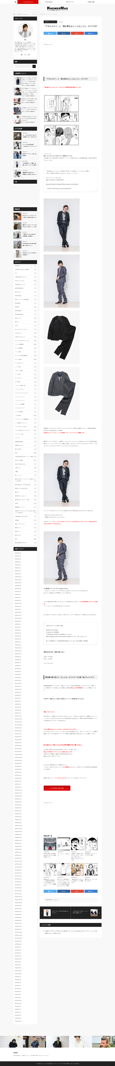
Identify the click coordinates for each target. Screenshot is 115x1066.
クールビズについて (25, 363)
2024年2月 (17, 642)
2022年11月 (17, 686)
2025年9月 (17, 585)
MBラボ (25, 321)
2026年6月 (17, 559)
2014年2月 (17, 994)
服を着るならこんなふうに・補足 (25, 499)
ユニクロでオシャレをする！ (25, 426)
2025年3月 (17, 603)
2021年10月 (17, 724)
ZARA (25, 325)
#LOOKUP (25, 265)
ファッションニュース (25, 400)
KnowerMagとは (49, 1)
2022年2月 (17, 713)
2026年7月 (17, 556)
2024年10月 (17, 618)
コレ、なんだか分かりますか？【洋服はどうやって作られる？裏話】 (30, 136)
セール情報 (25, 381)
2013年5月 (17, 1012)
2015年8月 (17, 944)
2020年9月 (17, 763)
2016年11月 (17, 899)
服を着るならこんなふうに (22, 14)
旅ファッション (25, 475)
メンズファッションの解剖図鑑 (25, 419)
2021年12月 (17, 719)
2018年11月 (17, 828)
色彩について (25, 531)
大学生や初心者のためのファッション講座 (25, 456)
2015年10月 (17, 938)
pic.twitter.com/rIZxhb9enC (71, 184)
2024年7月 (17, 627)
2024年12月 (17, 612)
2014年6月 (17, 985)
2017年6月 (17, 879)
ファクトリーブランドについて (25, 393)
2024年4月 (17, 636)
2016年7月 (17, 911)
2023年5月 (17, 668)
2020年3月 (17, 781)
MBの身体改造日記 (25, 314)
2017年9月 (17, 870)
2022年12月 (17, 683)
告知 (25, 452)
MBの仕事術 (25, 303)
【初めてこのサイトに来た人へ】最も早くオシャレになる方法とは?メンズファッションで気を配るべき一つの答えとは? (71, 932)
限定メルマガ (25, 535)
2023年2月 (17, 677)
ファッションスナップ (25, 396)
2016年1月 (17, 929)
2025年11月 (17, 579)
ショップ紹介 (25, 366)
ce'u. (25, 273)
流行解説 (25, 520)
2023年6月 (17, 665)
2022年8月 (17, 695)
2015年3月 (17, 959)
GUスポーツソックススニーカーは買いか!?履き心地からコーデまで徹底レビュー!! (30, 217)
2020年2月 (17, 784)
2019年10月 (17, 796)
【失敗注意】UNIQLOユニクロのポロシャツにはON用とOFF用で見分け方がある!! (29, 118)
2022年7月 (17, 698)
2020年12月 (17, 754)
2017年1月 (17, 893)
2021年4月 (17, 742)
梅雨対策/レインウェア (25, 507)
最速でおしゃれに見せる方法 (25, 488)
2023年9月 (17, 656)
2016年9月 (17, 905)
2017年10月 (17, 867)
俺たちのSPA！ (25, 449)
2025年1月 (17, 609)
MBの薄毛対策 (25, 310)
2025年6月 (17, 594)
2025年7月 (17, 591)
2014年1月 (17, 997)
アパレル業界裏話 (25, 348)
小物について (25, 467)
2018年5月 (17, 846)
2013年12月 (17, 1000)
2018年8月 (17, 837)
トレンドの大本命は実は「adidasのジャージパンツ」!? (30, 145)
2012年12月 (17, 1021)
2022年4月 (17, 707)
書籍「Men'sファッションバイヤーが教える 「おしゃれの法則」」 (25, 480)
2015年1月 (17, 964)
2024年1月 (17, 644)
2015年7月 (17, 947)
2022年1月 (17, 716)
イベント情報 (25, 351)
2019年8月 (17, 802)
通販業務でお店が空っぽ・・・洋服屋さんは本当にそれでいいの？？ (30, 174)
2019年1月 (17, 822)
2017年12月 (17, 861)
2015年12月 (17, 932)
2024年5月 (17, 633)
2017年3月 (17, 887)
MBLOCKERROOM (25, 288)
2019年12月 (17, 790)
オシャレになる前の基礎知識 (25, 355)
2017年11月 (17, 864)
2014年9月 (17, 976)
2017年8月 (17, 873)
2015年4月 (17, 956)
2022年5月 (17, 704)
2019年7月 (17, 804)
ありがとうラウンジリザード (25, 329)
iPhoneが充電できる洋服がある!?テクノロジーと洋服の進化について (50, 855)
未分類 (25, 503)
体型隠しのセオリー (25, 445)
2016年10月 (17, 902)
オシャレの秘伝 (25, 359)
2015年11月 (17, 935)
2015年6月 (17, 950)
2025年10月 (17, 582)
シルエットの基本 (25, 370)
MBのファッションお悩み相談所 (25, 299)
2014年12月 (17, 967)
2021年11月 (17, 722)
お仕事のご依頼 (91, 1)
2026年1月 (17, 573)
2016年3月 (17, 923)
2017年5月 (17, 881)
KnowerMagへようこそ (25, 284)
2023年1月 (17, 680)
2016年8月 (17, 908)
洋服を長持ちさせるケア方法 (25, 516)
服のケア (25, 492)
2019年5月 (17, 810)
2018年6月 (17, 843)
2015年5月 (17, 953)
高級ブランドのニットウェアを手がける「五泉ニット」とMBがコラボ (30, 226)
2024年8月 (17, 624)
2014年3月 (17, 991)
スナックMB (25, 374)
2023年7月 (17, 662)
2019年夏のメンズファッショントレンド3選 (91, 854)
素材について (25, 527)
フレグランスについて (25, 408)
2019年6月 (17, 807)
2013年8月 (17, 1009)
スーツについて (25, 378)
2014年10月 (17, 973)
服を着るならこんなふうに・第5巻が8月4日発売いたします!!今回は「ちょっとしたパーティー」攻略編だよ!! (50, 882)
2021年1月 (17, 751)
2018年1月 (17, 858)
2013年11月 (17, 1003)
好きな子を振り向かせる (25, 464)
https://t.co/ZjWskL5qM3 (58, 179)
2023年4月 (17, 671)
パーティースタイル (25, 389)
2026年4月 (17, 565)
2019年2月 (17, 819)
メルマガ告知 (25, 415)
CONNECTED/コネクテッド (25, 277)
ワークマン (25, 437)
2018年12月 (17, 825)
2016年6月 (17, 914)
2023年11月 (17, 650)
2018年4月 (17, 849)
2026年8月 (17, 553)
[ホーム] (15, 2)
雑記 (25, 538)
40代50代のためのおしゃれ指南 (25, 269)
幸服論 (25, 471)
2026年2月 (17, 570)
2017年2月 (17, 890)
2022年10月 (17, 689)
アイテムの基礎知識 (25, 344)
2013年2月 (17, 1015)
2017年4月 (17, 884)
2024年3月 (17, 639)
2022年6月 (17, 701)
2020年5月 (17, 775)
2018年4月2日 (67, 188)
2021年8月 (17, 730)
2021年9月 (17, 727)
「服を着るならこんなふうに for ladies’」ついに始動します (77, 881)
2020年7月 (17, 769)
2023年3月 (17, 674)
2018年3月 (17, 852)
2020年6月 (17, 772)
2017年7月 (17, 876)
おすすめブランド (25, 333)
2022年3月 (17, 710)
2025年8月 (17, 588)
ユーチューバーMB (25, 434)
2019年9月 (17, 799)
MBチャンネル (25, 318)
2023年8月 (17, 659)
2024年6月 (17, 630)
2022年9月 (17, 692)
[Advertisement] (57, 59)
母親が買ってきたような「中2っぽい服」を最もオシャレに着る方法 (25, 511)
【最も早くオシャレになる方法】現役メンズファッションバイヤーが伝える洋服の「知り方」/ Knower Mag (58, 1063)
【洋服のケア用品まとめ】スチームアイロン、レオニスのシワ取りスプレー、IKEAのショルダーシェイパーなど (77, 857)
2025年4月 (17, 600)
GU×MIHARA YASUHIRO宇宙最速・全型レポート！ (29, 244)
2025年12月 (17, 576)
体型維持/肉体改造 (25, 441)
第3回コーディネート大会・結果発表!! (29, 154)
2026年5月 (17, 562)
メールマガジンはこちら (28, 1)
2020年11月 (17, 757)
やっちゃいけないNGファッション (25, 340)
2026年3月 (17, 567)
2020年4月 (17, 778)
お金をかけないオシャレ (25, 336)
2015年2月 (17, 961)
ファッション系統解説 (25, 404)
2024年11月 (17, 615)
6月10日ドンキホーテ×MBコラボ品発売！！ (30, 253)
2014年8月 (17, 979)
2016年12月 (17, 896)
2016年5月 (17, 917)
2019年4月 (17, 813)
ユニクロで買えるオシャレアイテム (25, 430)
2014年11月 (17, 970)
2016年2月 (17, 926)
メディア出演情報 (25, 411)
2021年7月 (17, 733)
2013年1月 (17, 1018)
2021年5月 (17, 739)
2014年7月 (17, 982)
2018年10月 (17, 831)
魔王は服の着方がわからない (25, 542)
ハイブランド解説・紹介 (25, 385)
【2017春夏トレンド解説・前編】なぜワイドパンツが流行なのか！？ (30, 164)
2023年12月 (17, 647)
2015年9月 (17, 941)
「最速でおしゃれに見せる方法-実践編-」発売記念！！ (29, 235)
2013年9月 (17, 1006)
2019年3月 (17, 816)
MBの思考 (25, 306)
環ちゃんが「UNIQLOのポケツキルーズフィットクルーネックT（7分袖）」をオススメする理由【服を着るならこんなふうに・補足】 (63, 882)
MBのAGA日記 (25, 295)
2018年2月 (17, 855)
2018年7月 (17, 840)
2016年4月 (17, 920)
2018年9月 (17, 834)
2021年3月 (17, 745)
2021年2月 (17, 748)
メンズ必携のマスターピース (25, 422)
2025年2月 (17, 606)
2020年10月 (17, 760)
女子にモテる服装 (25, 460)
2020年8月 (17, 766)
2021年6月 (17, 736)
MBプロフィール (70, 1)
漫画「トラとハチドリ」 (25, 524)
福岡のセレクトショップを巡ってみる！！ (91, 880)
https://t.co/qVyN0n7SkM (59, 184)
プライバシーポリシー (44, 1055)
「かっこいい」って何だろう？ (63, 854)
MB (25, 39)
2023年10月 (17, 653)
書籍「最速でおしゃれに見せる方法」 (25, 484)
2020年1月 (17, 787)
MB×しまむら (25, 291)
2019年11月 (17, 793)
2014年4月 (17, 988)
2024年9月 (17, 621)
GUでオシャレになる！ (25, 280)
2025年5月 (17, 597)
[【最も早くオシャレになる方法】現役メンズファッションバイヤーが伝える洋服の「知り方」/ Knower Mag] (57, 11)
